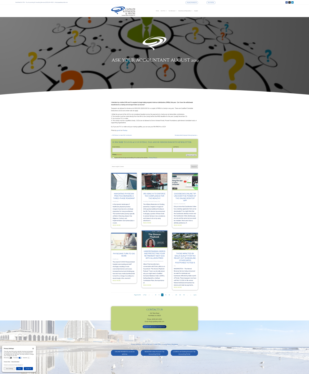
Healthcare (115, 201)
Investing (145, 201)
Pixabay (125, 130)
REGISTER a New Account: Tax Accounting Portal (154, 353)
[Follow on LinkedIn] (292, 2)
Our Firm (163, 11)
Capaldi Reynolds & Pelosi (150, 261)
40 (184, 295)
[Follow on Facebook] (287, 2)
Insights (196, 11)
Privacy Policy (152, 157)
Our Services (172, 11)
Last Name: (176, 147)
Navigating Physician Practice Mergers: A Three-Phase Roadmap (124, 196)
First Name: (151, 147)
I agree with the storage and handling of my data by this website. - (135, 157)
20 (176, 295)
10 (155, 295)
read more (117, 225)
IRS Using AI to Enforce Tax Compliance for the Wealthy (154, 196)
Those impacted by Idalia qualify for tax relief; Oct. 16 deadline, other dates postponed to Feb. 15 (185, 258)
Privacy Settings (136, 344)
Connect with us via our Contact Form (154, 327)
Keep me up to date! (191, 155)
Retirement (160, 261)
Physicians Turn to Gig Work (124, 254)
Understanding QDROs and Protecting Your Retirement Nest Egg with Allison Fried (154, 254)
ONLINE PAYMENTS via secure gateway (125, 353)
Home (157, 11)
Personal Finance (152, 201)
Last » (195, 295)
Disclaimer (175, 344)
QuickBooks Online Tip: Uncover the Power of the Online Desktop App (185, 197)
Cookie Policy (157, 344)
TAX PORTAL (211, 2)
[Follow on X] (289, 2)
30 (180, 295)
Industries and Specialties (184, 11)
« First (144, 295)
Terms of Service (147, 344)
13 (165, 295)
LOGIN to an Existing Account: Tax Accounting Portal (184, 353)
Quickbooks (182, 204)
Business (176, 204)
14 (169, 295)
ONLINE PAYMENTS (192, 2)
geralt (118, 130)
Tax (159, 201)
